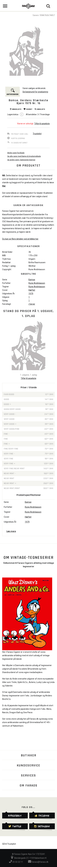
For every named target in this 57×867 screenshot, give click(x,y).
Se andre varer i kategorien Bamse (21, 160)
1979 (30, 293)
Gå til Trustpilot (9, 844)
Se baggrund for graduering (35, 92)
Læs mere (11, 531)
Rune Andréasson (36, 283)
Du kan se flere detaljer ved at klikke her (20, 239)
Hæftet (31, 290)
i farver (31, 304)
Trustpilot (37, 133)
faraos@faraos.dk (39, 862)
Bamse (31, 279)
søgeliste (41, 109)
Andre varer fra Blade (15, 153)
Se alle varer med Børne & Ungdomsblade (24, 156)
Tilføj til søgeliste (42, 123)
